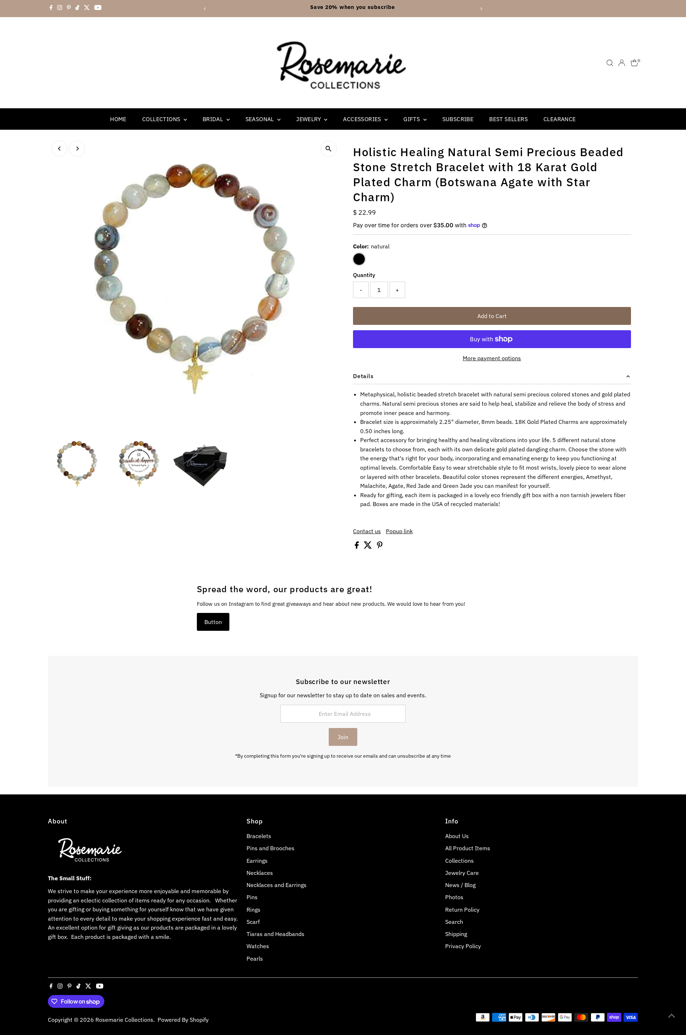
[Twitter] (86, 8)
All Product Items (467, 848)
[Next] (481, 9)
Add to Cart (492, 316)
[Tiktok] (77, 8)
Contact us (367, 531)
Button (213, 621)
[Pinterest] (69, 8)
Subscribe (458, 119)
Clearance (559, 119)
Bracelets (259, 836)
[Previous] (205, 9)
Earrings (257, 860)
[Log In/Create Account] (621, 63)
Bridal (214, 119)
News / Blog (460, 884)
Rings (253, 909)
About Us (457, 836)
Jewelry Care (462, 872)
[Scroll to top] (672, 1015)
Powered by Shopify (183, 1019)
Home (118, 119)
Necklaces (260, 872)
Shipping (456, 933)
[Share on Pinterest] (380, 546)
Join (343, 737)
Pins (252, 897)
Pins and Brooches (270, 848)
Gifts (412, 119)
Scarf (253, 921)
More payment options (492, 358)
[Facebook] (51, 8)
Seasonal (260, 119)
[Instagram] (59, 8)
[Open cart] (634, 63)
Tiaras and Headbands (275, 933)
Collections (162, 119)
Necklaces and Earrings (277, 884)
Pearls (255, 958)
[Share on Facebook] (357, 546)
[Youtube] (98, 8)
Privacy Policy (463, 946)
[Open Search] (610, 63)
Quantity (364, 274)
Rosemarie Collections (124, 1019)
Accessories (363, 119)
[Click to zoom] (328, 149)
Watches (258, 946)
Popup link (399, 531)
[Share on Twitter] (368, 546)
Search (454, 921)
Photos (454, 897)
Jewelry (309, 119)
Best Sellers (508, 119)
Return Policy (462, 909)
